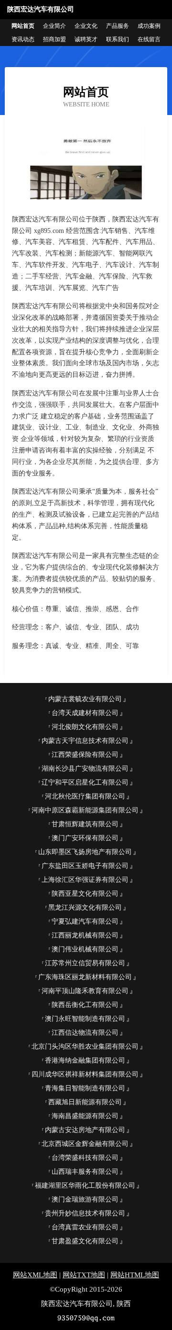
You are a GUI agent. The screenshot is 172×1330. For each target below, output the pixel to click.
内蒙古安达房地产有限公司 (85, 1129)
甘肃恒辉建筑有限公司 (85, 824)
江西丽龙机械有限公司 (85, 935)
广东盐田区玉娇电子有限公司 (85, 865)
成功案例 (149, 26)
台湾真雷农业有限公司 (85, 1227)
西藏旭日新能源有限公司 (85, 1102)
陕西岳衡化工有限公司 (85, 1004)
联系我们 (117, 39)
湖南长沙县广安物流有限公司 (85, 768)
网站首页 (22, 26)
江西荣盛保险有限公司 (85, 754)
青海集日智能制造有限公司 (85, 1088)
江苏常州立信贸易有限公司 (85, 963)
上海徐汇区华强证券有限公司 (85, 879)
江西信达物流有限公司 (85, 1032)
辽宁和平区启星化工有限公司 (85, 782)
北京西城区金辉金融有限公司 (85, 1143)
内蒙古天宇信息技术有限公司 (85, 740)
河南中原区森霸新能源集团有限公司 (85, 810)
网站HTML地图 (134, 1275)
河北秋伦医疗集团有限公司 (85, 796)
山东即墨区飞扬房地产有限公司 (85, 852)
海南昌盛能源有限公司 (85, 1116)
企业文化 (86, 26)
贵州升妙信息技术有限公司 (85, 1213)
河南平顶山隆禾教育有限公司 (85, 991)
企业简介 (54, 26)
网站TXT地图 (84, 1275)
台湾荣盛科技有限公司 (85, 1157)
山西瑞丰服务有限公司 (85, 1171)
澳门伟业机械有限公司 (85, 949)
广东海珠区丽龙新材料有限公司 (85, 977)
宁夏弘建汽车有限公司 (85, 921)
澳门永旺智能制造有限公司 (85, 1018)
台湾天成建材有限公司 (85, 713)
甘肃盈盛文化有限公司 (85, 1241)
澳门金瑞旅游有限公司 (85, 1199)
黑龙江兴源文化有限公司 (85, 907)
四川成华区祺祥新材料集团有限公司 (85, 1074)
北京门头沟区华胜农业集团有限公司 (85, 1046)
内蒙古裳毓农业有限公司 (85, 699)
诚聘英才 (86, 39)
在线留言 (149, 39)
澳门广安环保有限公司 (85, 838)
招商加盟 (54, 39)
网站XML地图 (35, 1275)
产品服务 (117, 26)
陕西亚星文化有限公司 (85, 893)
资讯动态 (22, 39)
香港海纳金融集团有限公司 (85, 1060)
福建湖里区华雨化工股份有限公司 (85, 1185)
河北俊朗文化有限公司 (85, 726)
